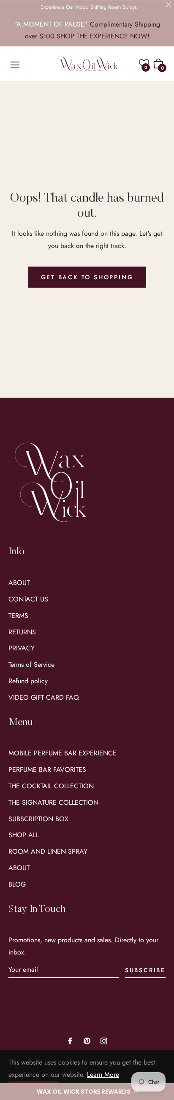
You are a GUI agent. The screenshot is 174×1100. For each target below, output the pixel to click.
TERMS (18, 615)
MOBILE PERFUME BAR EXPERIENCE (62, 753)
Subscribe (145, 970)
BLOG (17, 884)
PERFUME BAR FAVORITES (47, 769)
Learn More (103, 1074)
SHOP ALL (23, 835)
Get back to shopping (87, 277)
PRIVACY (21, 648)
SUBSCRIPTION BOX (38, 819)
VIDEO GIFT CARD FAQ (43, 697)
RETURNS (22, 632)
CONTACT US (28, 599)
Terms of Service (31, 664)
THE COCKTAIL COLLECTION (51, 786)
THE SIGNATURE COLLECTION (53, 802)
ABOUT (19, 583)
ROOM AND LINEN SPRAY (47, 851)
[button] (87, 1091)
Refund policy (28, 681)
